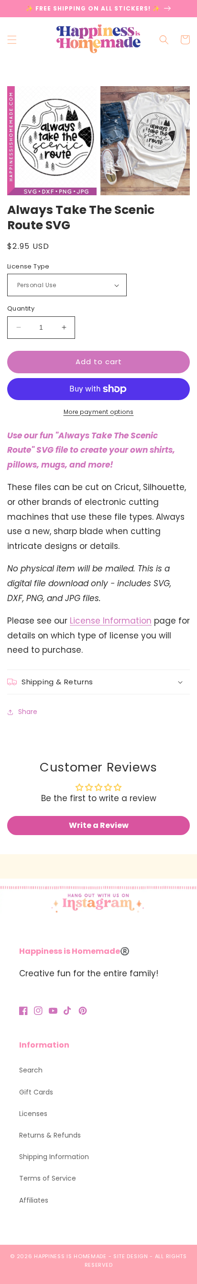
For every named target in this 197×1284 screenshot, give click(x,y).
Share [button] (27, 711)
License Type (28, 266)
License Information (111, 620)
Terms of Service (47, 1178)
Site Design (130, 1256)
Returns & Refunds (50, 1135)
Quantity (20, 308)
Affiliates (33, 1200)
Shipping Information (54, 1156)
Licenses (33, 1113)
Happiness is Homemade (70, 1256)
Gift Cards (36, 1092)
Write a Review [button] (99, 825)
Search (31, 1070)
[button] (11, 39)
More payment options (99, 412)
